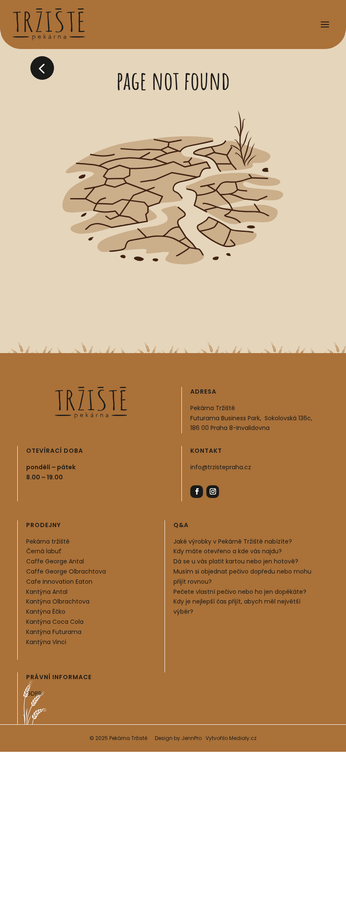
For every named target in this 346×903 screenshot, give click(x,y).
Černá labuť (44, 551)
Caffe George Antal (55, 561)
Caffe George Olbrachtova (66, 571)
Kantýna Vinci (46, 642)
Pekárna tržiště (48, 541)
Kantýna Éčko (45, 611)
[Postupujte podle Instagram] (212, 491)
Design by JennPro (178, 738)
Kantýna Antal (47, 591)
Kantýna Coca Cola (55, 621)
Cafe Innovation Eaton (59, 581)
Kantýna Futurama (53, 632)
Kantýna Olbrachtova (57, 601)
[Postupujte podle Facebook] (196, 491)
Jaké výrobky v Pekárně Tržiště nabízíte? (232, 541)
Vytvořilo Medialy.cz (231, 738)
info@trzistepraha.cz (220, 467)
